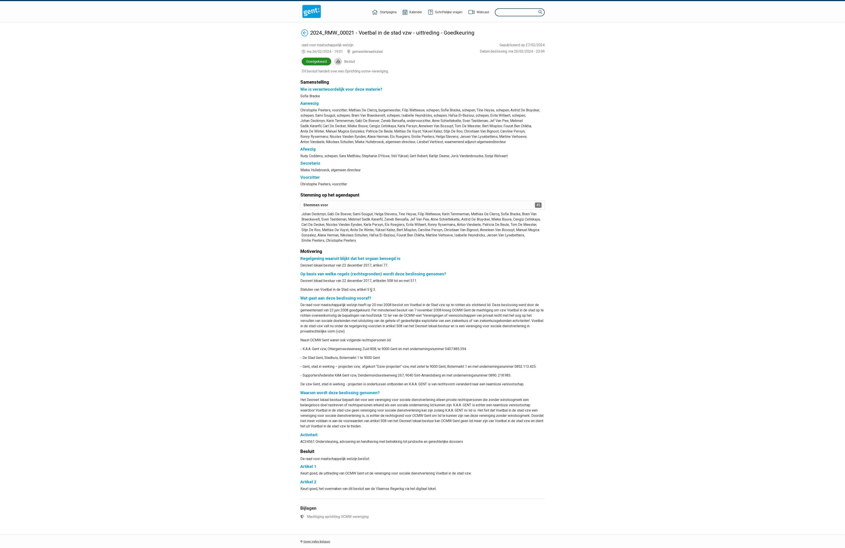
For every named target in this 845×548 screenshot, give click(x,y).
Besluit (349, 61)
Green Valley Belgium (316, 541)
